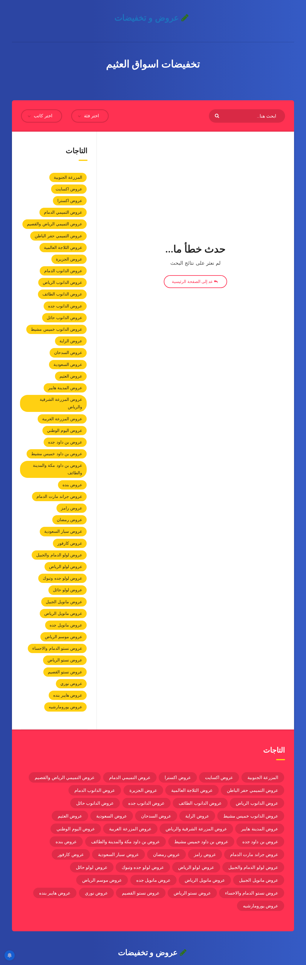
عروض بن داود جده (65, 442)
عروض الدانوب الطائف (62, 294)
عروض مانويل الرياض (63, 613)
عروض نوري (71, 684)
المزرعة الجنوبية (68, 177)
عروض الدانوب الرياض (62, 282)
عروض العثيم (70, 376)
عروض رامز (71, 508)
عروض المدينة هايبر (65, 388)
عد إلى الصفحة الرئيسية (193, 281)
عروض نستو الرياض (65, 660)
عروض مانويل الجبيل (64, 602)
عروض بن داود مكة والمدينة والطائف (57, 469)
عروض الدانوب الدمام (63, 271)
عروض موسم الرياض (63, 637)
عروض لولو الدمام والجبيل (59, 555)
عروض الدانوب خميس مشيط (56, 329)
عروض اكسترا (69, 201)
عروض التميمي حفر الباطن (58, 236)
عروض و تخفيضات (147, 18)
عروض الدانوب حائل (64, 318)
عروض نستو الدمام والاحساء (57, 648)
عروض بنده (72, 485)
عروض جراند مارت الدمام (59, 496)
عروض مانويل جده (66, 625)
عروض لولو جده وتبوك (62, 578)
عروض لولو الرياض (65, 567)
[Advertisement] (195, 193)
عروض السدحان (68, 352)
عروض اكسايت (69, 189)
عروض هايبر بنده (67, 695)
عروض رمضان (69, 520)
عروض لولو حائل (67, 590)
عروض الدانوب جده (65, 306)
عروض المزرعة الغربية (62, 419)
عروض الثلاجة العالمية (63, 247)
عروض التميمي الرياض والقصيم (54, 224)
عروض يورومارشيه (65, 707)
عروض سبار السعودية (63, 531)
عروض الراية (70, 341)
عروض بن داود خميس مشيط (56, 454)
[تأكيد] (218, 115)
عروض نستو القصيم (65, 672)
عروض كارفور (69, 543)
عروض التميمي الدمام (63, 212)
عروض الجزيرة (69, 259)
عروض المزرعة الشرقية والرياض (61, 403)
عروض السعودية (67, 364)
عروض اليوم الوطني (64, 430)
